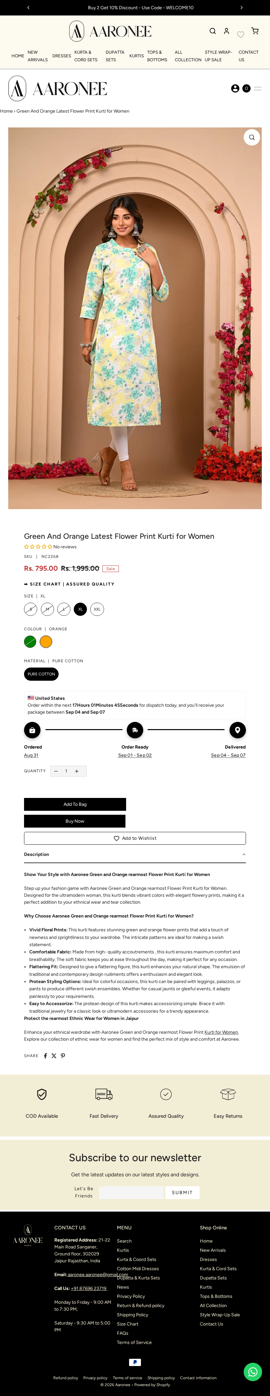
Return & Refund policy (140, 1305)
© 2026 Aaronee (115, 1384)
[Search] (212, 31)
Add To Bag (75, 804)
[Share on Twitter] (54, 1055)
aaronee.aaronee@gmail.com (98, 1274)
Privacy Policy (131, 1296)
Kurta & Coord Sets (136, 1259)
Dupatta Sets (213, 1278)
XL (80, 609)
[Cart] (254, 31)
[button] (135, 838)
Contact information (198, 1378)
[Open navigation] (258, 88)
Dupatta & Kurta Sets (138, 1278)
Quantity (35, 771)
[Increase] (76, 771)
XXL (97, 609)
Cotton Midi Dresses (138, 1269)
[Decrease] (56, 771)
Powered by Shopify (152, 1384)
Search (124, 1241)
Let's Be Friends (84, 1192)
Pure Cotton (41, 674)
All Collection (213, 1305)
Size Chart (127, 1324)
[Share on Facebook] (45, 1055)
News (123, 1287)
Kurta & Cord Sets (218, 1269)
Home (18, 55)
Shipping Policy (132, 1315)
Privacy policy (95, 1378)
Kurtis (136, 55)
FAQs (122, 1333)
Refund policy (65, 1378)
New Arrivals (213, 1250)
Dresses (61, 55)
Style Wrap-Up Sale (220, 1315)
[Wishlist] (241, 35)
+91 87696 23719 (89, 1288)
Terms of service (127, 1378)
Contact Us (211, 1324)
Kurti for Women (221, 1032)
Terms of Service (134, 1342)
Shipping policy (161, 1378)
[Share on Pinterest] (63, 1055)
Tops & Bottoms (216, 1296)
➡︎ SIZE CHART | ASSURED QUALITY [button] (69, 584)
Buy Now (75, 821)
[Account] (226, 31)
